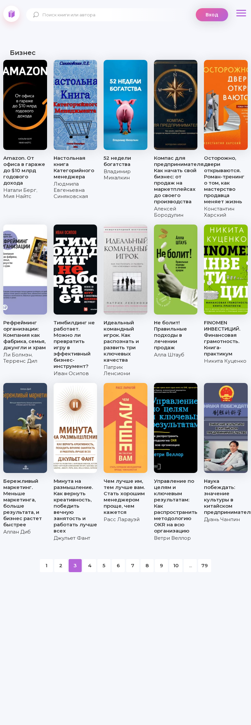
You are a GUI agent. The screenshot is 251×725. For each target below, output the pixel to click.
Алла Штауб (169, 355)
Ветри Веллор (172, 538)
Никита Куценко (225, 361)
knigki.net (11, 14)
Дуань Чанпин (222, 519)
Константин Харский (219, 212)
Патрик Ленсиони (117, 370)
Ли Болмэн (17, 355)
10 (176, 565)
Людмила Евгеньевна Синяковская (71, 190)
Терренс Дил (20, 361)
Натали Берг (19, 190)
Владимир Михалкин (117, 174)
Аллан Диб (17, 532)
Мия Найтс (17, 196)
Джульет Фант (72, 538)
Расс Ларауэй (122, 519)
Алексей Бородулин (168, 212)
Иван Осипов (71, 373)
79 (204, 565)
